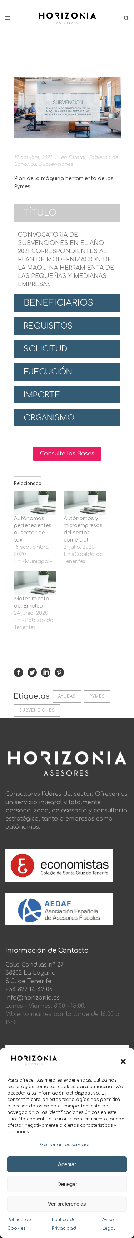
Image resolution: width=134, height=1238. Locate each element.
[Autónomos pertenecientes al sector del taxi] (35, 503)
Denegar (67, 1184)
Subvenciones (56, 164)
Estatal (76, 157)
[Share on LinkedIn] (45, 672)
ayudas (67, 696)
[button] (123, 1061)
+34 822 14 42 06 (29, 989)
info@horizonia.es (32, 997)
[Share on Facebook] (18, 672)
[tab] (67, 213)
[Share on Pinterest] (59, 672)
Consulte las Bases (67, 453)
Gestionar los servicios (65, 1144)
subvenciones (37, 710)
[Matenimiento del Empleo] (35, 583)
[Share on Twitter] (32, 672)
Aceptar (67, 1164)
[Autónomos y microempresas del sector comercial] (85, 503)
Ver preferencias (67, 1204)
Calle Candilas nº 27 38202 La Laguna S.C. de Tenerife (34, 972)
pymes (97, 696)
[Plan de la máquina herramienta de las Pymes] (67, 107)
